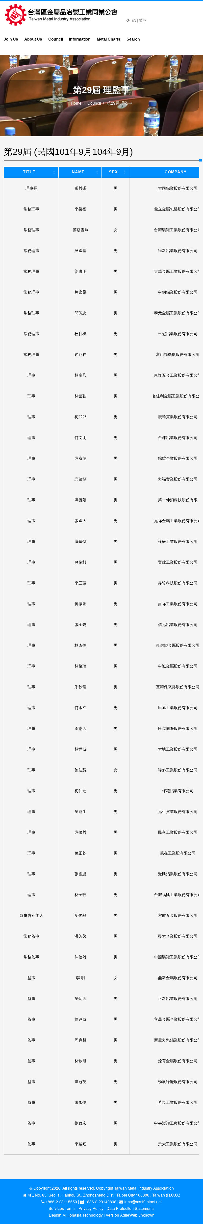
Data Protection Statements (130, 1208)
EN (133, 20)
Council (55, 39)
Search (133, 39)
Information (80, 39)
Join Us (11, 39)
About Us (33, 39)
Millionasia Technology (82, 1215)
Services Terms (62, 1208)
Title (29, 172)
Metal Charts (108, 39)
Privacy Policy (90, 1208)
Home (76, 103)
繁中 (142, 20)
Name (78, 172)
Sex (113, 172)
